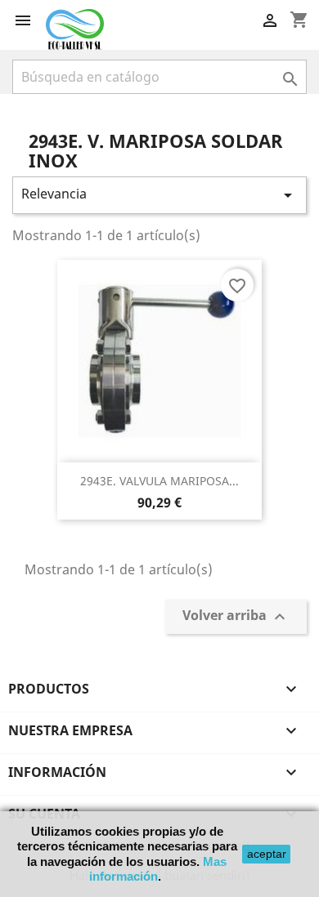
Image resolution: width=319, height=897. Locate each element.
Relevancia (159, 195)
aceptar (266, 853)
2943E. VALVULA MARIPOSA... (159, 481)
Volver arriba (236, 617)
